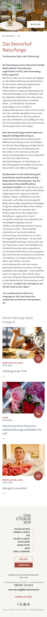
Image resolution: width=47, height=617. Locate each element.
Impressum (23, 610)
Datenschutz (13, 610)
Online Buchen (22, 529)
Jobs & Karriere (21, 551)
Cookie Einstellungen (36, 610)
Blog (27, 548)
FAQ (28, 535)
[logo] (6, 4)
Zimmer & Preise (21, 532)
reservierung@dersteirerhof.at (23, 589)
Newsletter (23, 545)
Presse (5, 610)
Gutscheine (24, 541)
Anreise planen (23, 596)
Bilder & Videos (22, 538)
